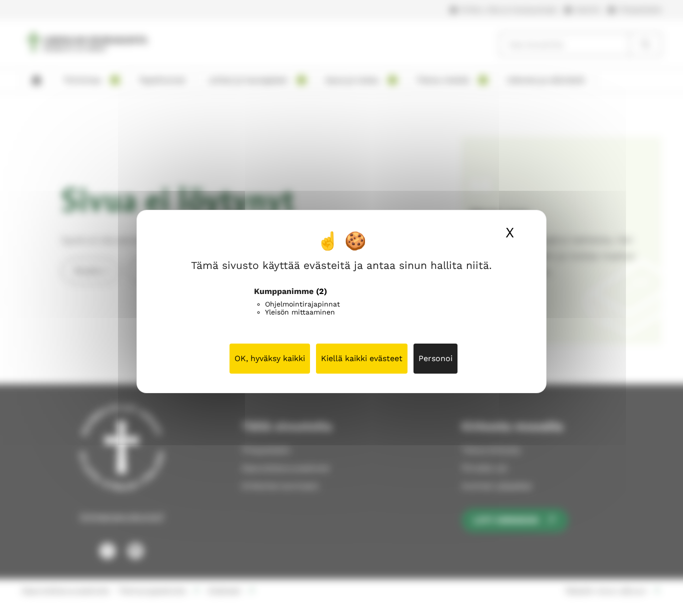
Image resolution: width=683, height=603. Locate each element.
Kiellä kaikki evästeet (361, 358)
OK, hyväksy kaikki (269, 358)
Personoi (435, 358)
